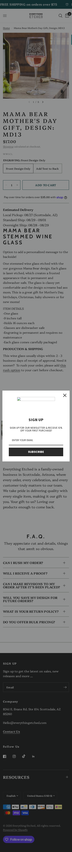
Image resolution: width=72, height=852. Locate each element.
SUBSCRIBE (36, 452)
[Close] (65, 395)
